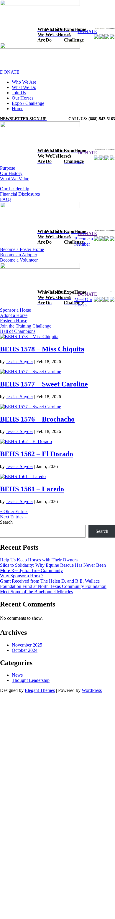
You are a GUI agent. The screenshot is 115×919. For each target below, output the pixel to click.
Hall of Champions (17, 331)
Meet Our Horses (83, 302)
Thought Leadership (31, 680)
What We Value (14, 178)
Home (17, 108)
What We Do (24, 87)
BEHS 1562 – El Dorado (36, 454)
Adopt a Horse (13, 315)
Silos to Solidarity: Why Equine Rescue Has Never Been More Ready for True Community (53, 568)
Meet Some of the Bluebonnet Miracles (36, 591)
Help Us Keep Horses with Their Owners (39, 559)
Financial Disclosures (20, 193)
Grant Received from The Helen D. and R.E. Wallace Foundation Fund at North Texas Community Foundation (53, 583)
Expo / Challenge (28, 103)
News (17, 674)
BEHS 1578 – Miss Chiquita (42, 349)
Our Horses (22, 97)
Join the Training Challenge (25, 325)
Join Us (19, 92)
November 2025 (27, 644)
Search (6, 522)
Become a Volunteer (19, 259)
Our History (11, 173)
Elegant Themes (40, 690)
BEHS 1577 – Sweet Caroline (44, 384)
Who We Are (24, 82)
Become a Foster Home (22, 249)
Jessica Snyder (19, 361)
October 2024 (24, 650)
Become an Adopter (18, 254)
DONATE (87, 31)
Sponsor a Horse (15, 310)
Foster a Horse (13, 320)
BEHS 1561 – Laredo (32, 489)
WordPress (92, 690)
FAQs (5, 199)
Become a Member (83, 241)
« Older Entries (14, 511)
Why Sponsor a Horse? (21, 575)
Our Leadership (14, 188)
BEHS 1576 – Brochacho (37, 419)
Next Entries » (13, 516)
